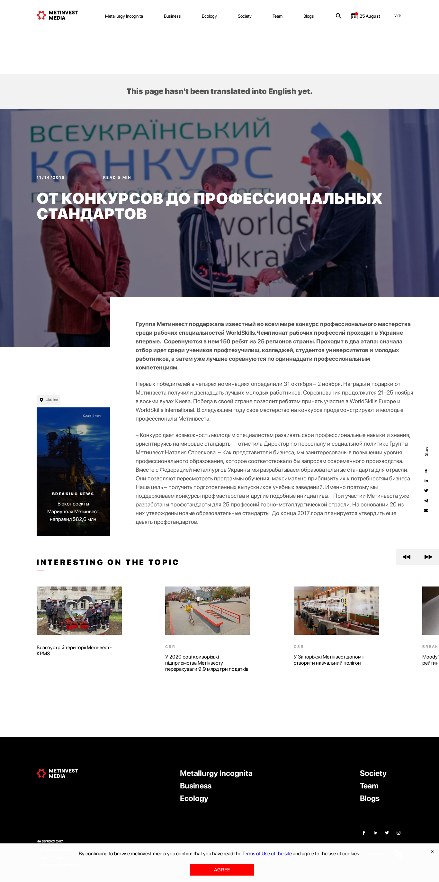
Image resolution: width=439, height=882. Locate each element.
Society (245, 16)
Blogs (308, 16)
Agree (222, 870)
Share (426, 451)
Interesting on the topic (108, 562)
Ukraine (52, 399)
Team (277, 16)
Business (172, 16)
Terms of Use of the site (267, 853)
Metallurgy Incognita (124, 16)
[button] (406, 557)
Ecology (209, 16)
